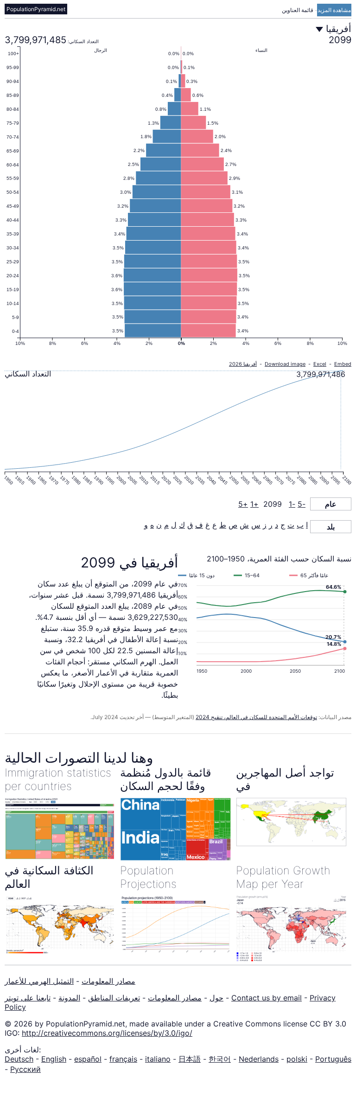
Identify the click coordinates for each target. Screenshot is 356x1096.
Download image (285, 364)
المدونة (69, 997)
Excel (319, 364)
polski (296, 1059)
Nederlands (259, 1059)
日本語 (189, 1059)
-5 (301, 504)
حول (216, 997)
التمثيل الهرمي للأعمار (39, 981)
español (88, 1059)
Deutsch (19, 1059)
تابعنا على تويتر (28, 997)
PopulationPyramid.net (35, 9)
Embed (342, 364)
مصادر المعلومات (108, 981)
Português (333, 1059)
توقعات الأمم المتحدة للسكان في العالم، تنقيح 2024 (256, 717)
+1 (254, 504)
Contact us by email (266, 997)
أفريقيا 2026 (243, 364)
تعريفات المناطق (114, 997)
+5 (243, 504)
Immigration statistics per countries (58, 779)
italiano (158, 1059)
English (53, 1059)
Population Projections (148, 877)
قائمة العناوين (298, 9)
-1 (292, 504)
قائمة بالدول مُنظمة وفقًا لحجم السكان (165, 779)
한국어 (220, 1059)
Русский (25, 1069)
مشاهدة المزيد (334, 9)
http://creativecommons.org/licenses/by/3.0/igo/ (107, 1033)
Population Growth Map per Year (283, 877)
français (123, 1059)
